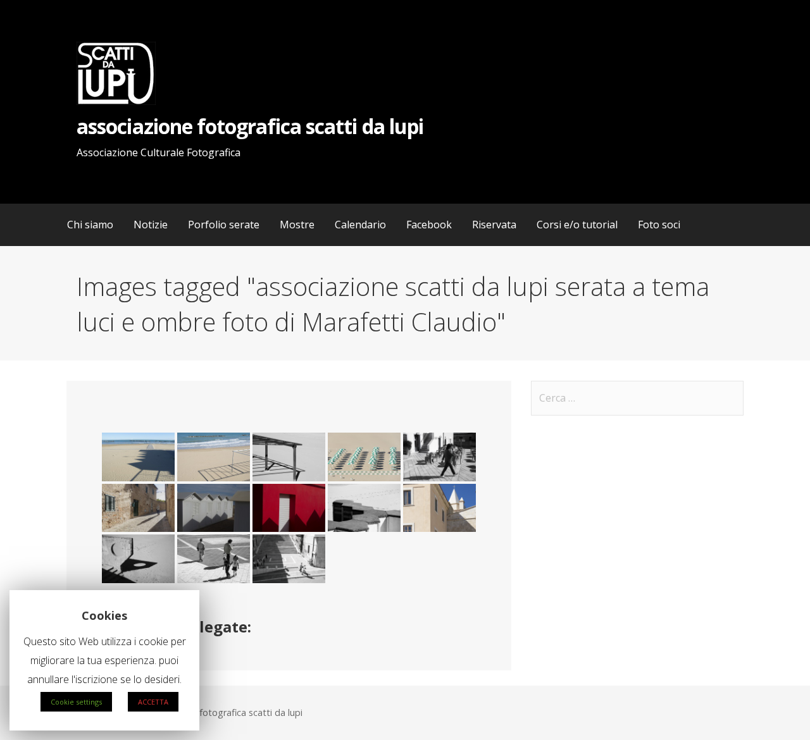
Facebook (429, 224)
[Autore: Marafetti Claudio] (138, 457)
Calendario (360, 224)
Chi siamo (90, 224)
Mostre (297, 224)
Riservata (494, 224)
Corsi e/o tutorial (577, 224)
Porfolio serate (223, 224)
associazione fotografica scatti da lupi (250, 126)
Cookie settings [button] (76, 701)
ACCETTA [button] (153, 701)
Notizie (151, 224)
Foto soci (659, 224)
